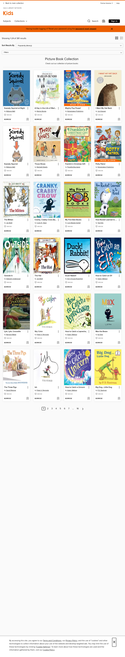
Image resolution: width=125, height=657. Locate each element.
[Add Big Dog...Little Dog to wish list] (118, 398)
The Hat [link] (38, 276)
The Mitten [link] (8, 220)
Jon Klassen (102, 111)
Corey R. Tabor (42, 223)
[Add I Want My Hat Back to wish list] (118, 119)
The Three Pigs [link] (10, 387)
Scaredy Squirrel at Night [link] (14, 108)
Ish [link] (36, 387)
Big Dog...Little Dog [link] (104, 387)
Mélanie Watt (10, 111)
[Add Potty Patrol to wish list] (118, 175)
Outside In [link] (8, 276)
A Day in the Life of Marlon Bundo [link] (46, 108)
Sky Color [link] (39, 331)
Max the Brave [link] (101, 331)
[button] (106, 3)
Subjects (7, 21)
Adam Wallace (102, 279)
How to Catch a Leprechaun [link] (76, 331)
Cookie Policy (48, 650)
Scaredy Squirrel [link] (11, 164)
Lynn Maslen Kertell (74, 223)
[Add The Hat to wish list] (58, 287)
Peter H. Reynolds (43, 335)
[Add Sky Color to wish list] (58, 342)
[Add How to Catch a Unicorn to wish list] (88, 398)
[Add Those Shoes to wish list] (58, 175)
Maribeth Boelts (42, 167)
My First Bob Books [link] (73, 220)
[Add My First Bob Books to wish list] (88, 231)
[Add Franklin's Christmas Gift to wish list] (88, 175)
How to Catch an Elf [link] (104, 276)
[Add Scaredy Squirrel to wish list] (27, 175)
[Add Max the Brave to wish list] (118, 342)
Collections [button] (20, 21)
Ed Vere (100, 335)
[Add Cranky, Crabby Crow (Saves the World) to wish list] (58, 231)
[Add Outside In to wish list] (27, 287)
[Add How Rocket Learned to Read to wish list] (118, 231)
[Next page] (82, 408)
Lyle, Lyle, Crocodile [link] (12, 331)
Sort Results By (8, 45)
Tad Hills (100, 223)
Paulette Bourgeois (73, 167)
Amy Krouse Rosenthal (75, 279)
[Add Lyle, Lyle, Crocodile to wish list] (27, 342)
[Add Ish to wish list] (58, 398)
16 (78, 408)
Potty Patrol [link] (100, 164)
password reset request (85, 29)
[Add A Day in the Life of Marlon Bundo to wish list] (58, 119)
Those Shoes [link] (40, 164)
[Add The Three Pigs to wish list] (27, 398)
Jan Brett (9, 223)
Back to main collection (14, 3)
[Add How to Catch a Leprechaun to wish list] (88, 342)
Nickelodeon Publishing (75, 111)
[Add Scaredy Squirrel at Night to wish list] (27, 119)
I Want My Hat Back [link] (104, 108)
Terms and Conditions (52, 640)
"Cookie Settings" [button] (43, 647)
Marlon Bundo (41, 111)
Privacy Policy (71, 640)
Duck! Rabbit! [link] (70, 276)
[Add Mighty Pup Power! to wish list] (88, 119)
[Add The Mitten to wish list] (27, 231)
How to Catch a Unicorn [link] (75, 387)
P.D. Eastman (102, 390)
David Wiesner (11, 390)
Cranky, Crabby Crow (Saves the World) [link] (46, 220)
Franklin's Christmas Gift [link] (75, 164)
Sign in (114, 21)
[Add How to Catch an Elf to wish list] (118, 287)
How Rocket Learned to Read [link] (107, 220)
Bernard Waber (11, 335)
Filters (6, 52)
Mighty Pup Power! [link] (73, 108)
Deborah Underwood (13, 279)
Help (118, 3)
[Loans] (103, 21)
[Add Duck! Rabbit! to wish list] (88, 287)
